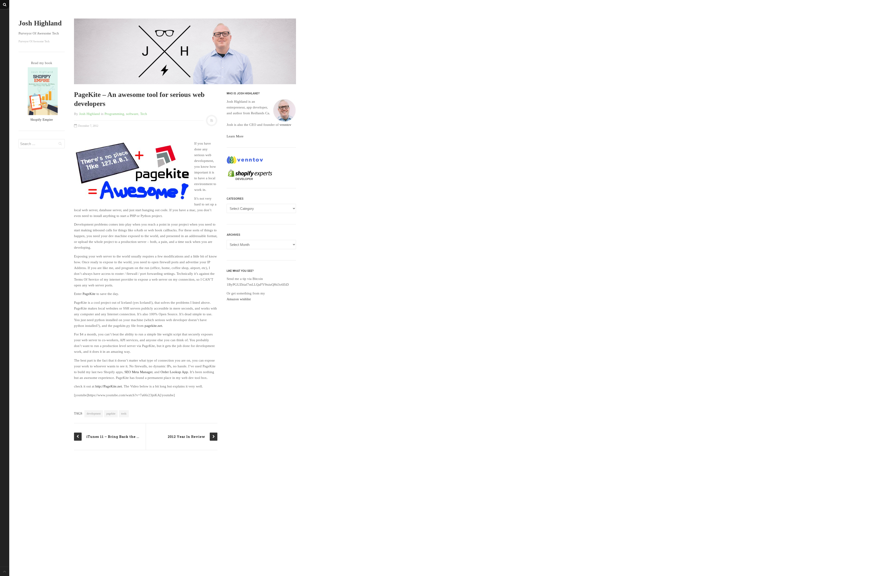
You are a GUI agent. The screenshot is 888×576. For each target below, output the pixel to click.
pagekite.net (153, 326)
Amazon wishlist (239, 299)
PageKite (89, 294)
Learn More (235, 136)
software (132, 114)
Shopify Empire (41, 119)
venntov (285, 125)
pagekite (110, 413)
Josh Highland (40, 23)
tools (123, 413)
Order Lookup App (174, 372)
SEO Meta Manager (138, 372)
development (94, 413)
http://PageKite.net (108, 386)
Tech (143, 114)
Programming (114, 114)
